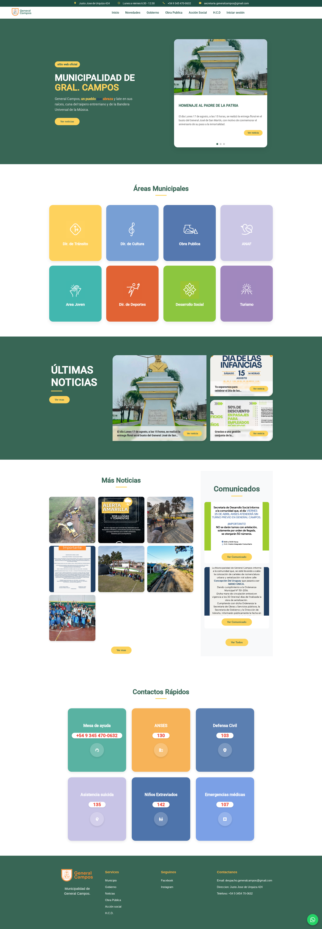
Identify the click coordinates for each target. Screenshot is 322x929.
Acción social (113, 906)
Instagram (167, 887)
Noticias (110, 893)
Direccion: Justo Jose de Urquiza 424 (240, 887)
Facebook (167, 880)
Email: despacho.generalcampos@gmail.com (244, 880)
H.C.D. (109, 913)
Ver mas (59, 399)
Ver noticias (67, 121)
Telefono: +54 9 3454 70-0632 (235, 893)
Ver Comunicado (236, 557)
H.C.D (216, 12)
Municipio (111, 880)
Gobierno (110, 887)
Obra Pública (113, 900)
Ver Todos (237, 642)
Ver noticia (253, 133)
